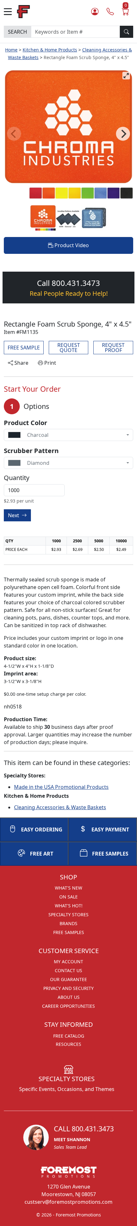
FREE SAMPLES (110, 853)
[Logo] (23, 11)
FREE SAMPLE (24, 347)
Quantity (16, 478)
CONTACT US (68, 970)
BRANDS (68, 923)
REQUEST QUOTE (68, 348)
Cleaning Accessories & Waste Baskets (60, 807)
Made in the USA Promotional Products (61, 786)
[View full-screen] (126, 75)
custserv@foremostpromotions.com (68, 1201)
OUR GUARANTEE (68, 979)
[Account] (95, 11)
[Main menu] (10, 11)
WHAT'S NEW (68, 888)
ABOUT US (69, 997)
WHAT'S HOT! (69, 906)
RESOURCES (68, 1044)
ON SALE (68, 897)
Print (49, 362)
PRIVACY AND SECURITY (68, 988)
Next (14, 515)
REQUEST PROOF (113, 348)
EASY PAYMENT (110, 829)
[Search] (126, 32)
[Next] (123, 134)
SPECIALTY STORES (68, 914)
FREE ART (41, 853)
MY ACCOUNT (68, 961)
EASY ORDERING (41, 829)
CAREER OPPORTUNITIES (68, 1006)
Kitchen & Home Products (50, 50)
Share (20, 362)
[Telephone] (110, 11)
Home (11, 50)
